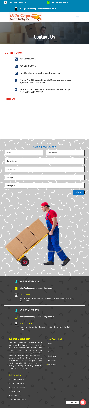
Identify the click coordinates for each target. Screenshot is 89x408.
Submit (78, 192)
